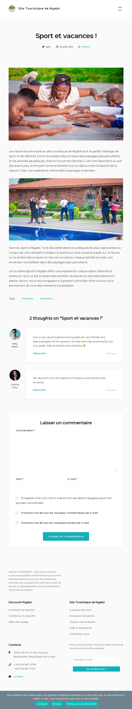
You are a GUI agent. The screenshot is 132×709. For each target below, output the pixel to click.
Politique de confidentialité (81, 703)
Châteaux (27, 298)
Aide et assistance (80, 627)
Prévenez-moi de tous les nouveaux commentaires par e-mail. (59, 512)
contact (18, 676)
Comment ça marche (22, 609)
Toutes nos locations (82, 621)
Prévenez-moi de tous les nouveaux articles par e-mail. (55, 522)
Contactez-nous (79, 634)
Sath (48, 47)
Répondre (39, 353)
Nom (20, 479)
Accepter (42, 703)
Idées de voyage (19, 621)
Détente (85, 47)
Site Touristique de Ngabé (39, 8)
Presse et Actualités (82, 615)
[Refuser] (127, 700)
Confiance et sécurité (22, 615)
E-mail (72, 479)
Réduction (46, 298)
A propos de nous (80, 609)
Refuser (57, 703)
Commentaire (25, 430)
